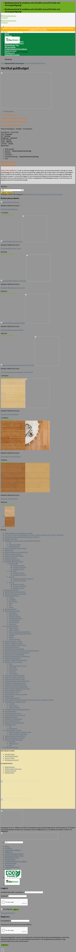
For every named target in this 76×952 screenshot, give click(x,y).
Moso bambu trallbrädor (13, 690)
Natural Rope (9, 696)
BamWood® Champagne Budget (12, 330)
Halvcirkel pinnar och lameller (15, 677)
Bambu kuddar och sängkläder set (16, 552)
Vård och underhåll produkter (15, 738)
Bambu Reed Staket (11, 590)
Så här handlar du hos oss (13, 769)
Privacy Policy (9, 758)
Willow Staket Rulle (11, 747)
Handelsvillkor (10, 754)
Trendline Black (14, 620)
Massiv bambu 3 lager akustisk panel (17, 688)
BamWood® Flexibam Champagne (13, 288)
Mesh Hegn (13, 668)
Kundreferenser (11, 51)
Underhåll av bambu (12, 55)
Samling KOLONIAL (19, 580)
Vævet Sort (12, 624)
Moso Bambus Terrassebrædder (16, 694)
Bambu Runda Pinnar (12, 596)
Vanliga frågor (9, 773)
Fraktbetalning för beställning (16, 49)
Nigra (11, 603)
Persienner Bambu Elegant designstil (17, 709)
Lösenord (4, 896)
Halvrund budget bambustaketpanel (17, 681)
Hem (2, 63)
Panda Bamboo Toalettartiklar (15, 702)
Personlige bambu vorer (13, 713)
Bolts (10, 664)
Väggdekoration (14, 546)
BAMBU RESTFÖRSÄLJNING (15, 592)
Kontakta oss (10, 53)
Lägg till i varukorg (7, 192)
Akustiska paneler (15, 544)
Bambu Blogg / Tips (12, 45)
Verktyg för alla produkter (14, 740)
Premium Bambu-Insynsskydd (15, 715)
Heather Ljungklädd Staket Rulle (16, 685)
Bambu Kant (9, 550)
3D (10, 543)
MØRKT (12, 635)
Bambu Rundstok (11, 609)
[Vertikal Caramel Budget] (10, 526)
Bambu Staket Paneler (12, 611)
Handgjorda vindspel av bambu (15, 683)
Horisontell (12, 571)
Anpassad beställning (12, 38)
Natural (11, 637)
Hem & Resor (13, 706)
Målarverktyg (13, 743)
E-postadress (6, 921)
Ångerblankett (10, 767)
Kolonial (11, 577)
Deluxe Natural (14, 630)
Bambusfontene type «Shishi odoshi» (17, 652)
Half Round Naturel (15, 618)
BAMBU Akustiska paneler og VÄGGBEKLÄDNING (22, 541)
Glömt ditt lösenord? (8, 913)
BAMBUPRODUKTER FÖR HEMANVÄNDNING (22, 651)
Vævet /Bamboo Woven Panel (15, 736)
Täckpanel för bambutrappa (14, 723)
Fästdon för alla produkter (14, 662)
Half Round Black (15, 616)
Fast (10, 726)
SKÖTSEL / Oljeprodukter (13, 719)
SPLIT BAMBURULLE (12, 721)
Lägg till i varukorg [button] (7, 214)
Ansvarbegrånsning (11, 756)
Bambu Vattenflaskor (12, 647)
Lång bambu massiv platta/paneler (16, 687)
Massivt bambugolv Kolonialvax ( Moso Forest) (17, 372)
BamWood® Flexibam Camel (11, 248)
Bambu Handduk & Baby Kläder (16, 548)
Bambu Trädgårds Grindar (14, 643)
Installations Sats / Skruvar (18, 666)
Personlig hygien (10, 711)
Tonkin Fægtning (14, 639)
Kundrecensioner (10, 771)
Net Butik (8, 36)
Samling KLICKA (18, 569)
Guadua (11, 598)
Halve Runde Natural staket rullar (20, 634)
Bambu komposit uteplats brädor (20, 732)
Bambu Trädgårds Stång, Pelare (15, 645)
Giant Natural (13, 615)
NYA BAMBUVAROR (12, 698)
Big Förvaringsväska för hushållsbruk (17, 656)
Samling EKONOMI (38, 63)
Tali (10, 605)
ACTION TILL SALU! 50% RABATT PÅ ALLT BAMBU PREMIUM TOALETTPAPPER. (34, 535)
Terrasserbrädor (10, 724)
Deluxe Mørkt (13, 628)
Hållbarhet (9, 39)
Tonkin (11, 607)
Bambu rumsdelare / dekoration (15, 594)
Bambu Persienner (11, 558)
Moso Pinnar (13, 601)
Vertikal (28, 63)
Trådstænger (13, 673)
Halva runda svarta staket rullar (19, 632)
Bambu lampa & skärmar (13, 554)
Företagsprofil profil (12, 760)
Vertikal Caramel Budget (9, 499)
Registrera (4, 945)
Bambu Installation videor (14, 43)
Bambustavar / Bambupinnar (14, 654)
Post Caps (12, 671)
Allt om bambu (10, 47)
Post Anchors (13, 670)
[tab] (40, 111)
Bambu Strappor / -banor (13, 641)
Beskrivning (9, 111)
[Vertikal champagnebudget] (10, 516)
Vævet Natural (14, 622)
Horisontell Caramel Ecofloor (11, 456)
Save (10, 745)
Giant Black (13, 613)
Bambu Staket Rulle (11, 626)
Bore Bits (12, 742)
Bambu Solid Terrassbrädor (18, 734)
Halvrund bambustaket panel (15, 679)
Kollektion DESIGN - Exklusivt (23, 579)
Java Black (12, 599)
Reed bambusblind (11, 717)
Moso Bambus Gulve (12, 692)
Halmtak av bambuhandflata (14, 675)
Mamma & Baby (14, 707)
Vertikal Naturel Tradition (9, 414)
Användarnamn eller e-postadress (12, 892)
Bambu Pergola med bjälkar (14, 556)
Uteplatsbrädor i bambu (13, 730)
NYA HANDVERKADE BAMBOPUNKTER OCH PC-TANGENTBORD (29, 700)
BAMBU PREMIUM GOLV (14, 63)
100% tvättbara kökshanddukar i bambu (18, 533)
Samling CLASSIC (18, 565)
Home (7, 34)
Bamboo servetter (11, 539)
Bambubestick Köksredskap (14, 649)
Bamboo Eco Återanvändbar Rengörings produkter (22, 537)
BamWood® (13, 563)
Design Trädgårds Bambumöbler (16, 660)
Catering (12, 704)
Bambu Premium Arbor (13, 560)
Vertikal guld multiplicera (9, 209)
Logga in (15, 909)
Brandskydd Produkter (12, 658)
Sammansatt (13, 728)
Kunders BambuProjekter (14, 41)
